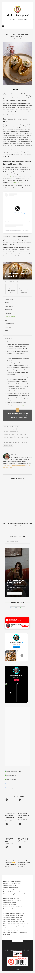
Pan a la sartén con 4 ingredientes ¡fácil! (23, 839)
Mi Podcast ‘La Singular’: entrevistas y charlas (15, 894)
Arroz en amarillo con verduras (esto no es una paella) (24, 862)
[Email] (25, 26)
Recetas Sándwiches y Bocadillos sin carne (14, 892)
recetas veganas (8, 437)
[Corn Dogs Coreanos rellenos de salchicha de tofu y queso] (17, 501)
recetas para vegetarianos (11, 431)
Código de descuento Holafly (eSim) (13, 919)
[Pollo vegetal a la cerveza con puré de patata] (24, 806)
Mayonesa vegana (10, 316)
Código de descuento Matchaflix (12, 930)
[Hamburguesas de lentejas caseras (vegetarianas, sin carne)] (11, 806)
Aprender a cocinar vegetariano (11, 883)
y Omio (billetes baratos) (21, 923)
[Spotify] (27, 26)
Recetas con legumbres (9, 904)
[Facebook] (20, 26)
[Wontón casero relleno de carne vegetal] (11, 830)
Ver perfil (16, 647)
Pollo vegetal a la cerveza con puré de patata (23, 815)
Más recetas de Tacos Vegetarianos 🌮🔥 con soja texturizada (10, 862)
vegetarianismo (8, 445)
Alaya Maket (21, 98)
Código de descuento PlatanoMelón (12, 917)
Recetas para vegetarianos (10, 889)
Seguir (16, 680)
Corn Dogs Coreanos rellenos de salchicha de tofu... (17, 523)
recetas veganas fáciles (21, 437)
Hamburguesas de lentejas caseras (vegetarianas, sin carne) (10, 816)
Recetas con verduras (9, 908)
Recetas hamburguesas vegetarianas (13, 881)
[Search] (32, 26)
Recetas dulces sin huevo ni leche (12, 900)
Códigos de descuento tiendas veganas (13, 913)
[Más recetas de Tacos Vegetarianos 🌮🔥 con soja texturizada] (11, 853)
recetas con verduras (9, 429)
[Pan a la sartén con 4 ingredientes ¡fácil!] (24, 830)
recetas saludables (9, 434)
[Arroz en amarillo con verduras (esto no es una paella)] (24, 853)
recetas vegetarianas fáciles (11, 442)
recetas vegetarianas (9, 440)
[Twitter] (22, 26)
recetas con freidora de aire (11, 426)
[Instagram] (24, 26)
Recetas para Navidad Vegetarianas (12, 906)
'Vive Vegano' (6, 465)
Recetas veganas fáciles (9, 885)
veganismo (24, 442)
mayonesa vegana (8, 176)
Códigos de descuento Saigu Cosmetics (13, 915)
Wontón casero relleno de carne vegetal (9, 839)
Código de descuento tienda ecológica (13, 921)
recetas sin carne (21, 434)
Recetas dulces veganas (9, 902)
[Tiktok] (29, 26)
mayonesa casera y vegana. (16, 182)
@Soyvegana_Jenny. (21, 417)
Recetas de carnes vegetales (11, 898)
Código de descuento (9, 923)
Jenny (13, 454)
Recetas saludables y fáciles (10, 887)
